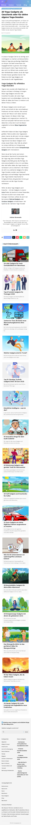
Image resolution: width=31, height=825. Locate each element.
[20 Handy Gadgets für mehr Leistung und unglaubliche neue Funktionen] (15, 694)
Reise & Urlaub (5, 761)
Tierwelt (4, 768)
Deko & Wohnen (5, 751)
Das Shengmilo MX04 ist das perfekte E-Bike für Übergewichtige (14, 646)
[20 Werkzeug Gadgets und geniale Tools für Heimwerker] (15, 456)
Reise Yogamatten (21, 125)
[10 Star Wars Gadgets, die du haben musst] (15, 665)
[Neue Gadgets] (6, 1)
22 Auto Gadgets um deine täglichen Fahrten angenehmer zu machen (15, 524)
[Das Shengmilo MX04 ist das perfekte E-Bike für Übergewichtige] (15, 634)
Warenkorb (4, 800)
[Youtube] (16, 230)
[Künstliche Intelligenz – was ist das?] (15, 398)
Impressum (4, 788)
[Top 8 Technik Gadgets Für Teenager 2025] (15, 282)
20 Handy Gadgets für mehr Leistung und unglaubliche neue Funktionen (15, 705)
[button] (3, 1)
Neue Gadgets (5, 795)
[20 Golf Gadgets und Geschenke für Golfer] (15, 484)
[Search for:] (13, 732)
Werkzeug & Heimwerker (8, 770)
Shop (3, 798)
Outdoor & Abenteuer (7, 758)
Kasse (3, 791)
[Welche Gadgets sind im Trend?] (15, 343)
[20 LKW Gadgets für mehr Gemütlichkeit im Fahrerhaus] (15, 254)
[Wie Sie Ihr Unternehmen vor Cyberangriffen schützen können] (15, 545)
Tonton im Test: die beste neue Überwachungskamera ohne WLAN (15, 322)
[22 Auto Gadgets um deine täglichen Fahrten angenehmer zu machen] (15, 513)
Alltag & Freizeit (6, 8)
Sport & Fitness (17, 8)
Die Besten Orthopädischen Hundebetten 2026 (22, 743)
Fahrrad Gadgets (14, 199)
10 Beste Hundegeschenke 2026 (22, 757)
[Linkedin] (14, 230)
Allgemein (4, 742)
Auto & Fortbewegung (7, 749)
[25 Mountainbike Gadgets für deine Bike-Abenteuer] (15, 576)
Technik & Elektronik (7, 765)
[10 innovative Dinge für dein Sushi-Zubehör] (15, 427)
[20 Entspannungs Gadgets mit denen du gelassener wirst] (15, 604)
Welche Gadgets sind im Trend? (15, 353)
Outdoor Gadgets (7, 201)
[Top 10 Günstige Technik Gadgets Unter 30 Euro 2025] (15, 370)
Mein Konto (4, 793)
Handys (3, 754)
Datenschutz (5, 786)
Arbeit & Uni (5, 746)
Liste (3, 192)
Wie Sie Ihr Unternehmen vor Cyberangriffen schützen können (14, 557)
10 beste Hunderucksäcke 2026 (22, 750)
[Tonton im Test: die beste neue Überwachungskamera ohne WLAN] (15, 311)
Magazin (4, 756)
